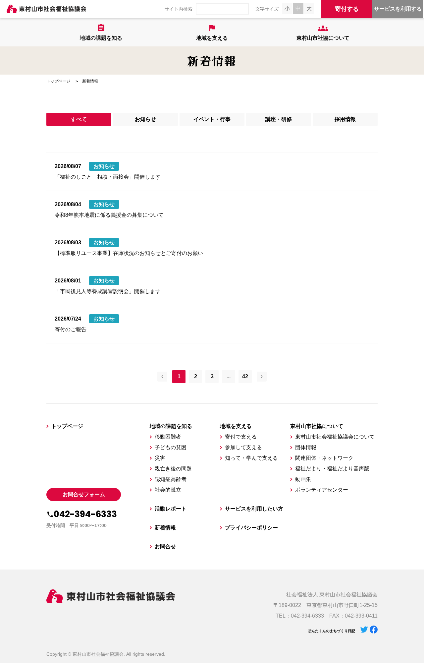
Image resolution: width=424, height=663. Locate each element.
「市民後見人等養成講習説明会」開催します (108, 291)
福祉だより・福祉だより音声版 (332, 468)
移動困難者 (168, 437)
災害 (160, 458)
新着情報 (165, 527)
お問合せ (165, 546)
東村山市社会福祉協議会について (335, 437)
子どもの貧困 (170, 447)
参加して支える (243, 447)
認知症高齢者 (170, 479)
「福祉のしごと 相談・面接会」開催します (108, 177)
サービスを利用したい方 (254, 509)
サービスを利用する (398, 9)
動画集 (303, 479)
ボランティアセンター (321, 490)
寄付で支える (241, 437)
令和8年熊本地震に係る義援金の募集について (109, 215)
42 (245, 376)
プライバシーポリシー (251, 527)
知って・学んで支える (251, 458)
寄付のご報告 (70, 329)
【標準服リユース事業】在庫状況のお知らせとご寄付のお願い (129, 253)
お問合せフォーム (84, 494)
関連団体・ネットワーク (324, 458)
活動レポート (170, 509)
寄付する (347, 9)
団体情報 (305, 447)
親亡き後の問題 (173, 468)
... (229, 376)
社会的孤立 (168, 490)
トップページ (58, 81)
